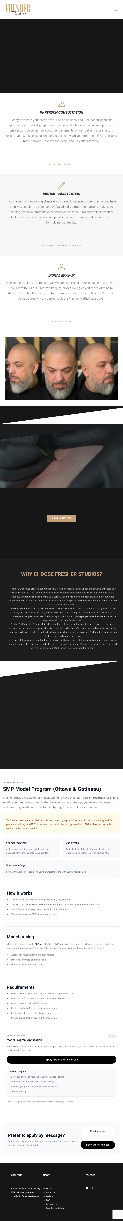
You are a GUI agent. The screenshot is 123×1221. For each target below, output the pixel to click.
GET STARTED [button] (60, 321)
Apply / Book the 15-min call (61, 1059)
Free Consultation (55, 1208)
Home (49, 1188)
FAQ (48, 1200)
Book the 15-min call (98, 1144)
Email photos (97, 1131)
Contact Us (51, 1204)
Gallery (49, 1196)
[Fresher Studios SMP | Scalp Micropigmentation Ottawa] (18, 9)
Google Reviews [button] (61, 518)
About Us (50, 1192)
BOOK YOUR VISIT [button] (59, 164)
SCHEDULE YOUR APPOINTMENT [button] (59, 245)
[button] (116, 9)
